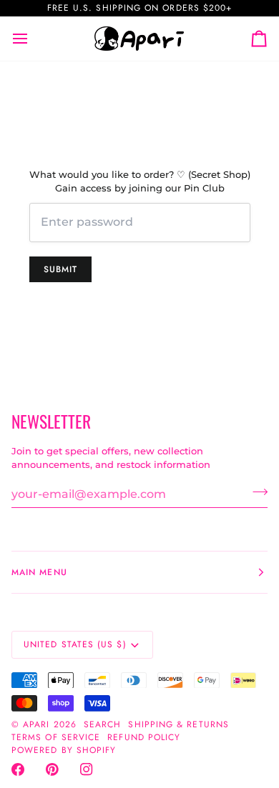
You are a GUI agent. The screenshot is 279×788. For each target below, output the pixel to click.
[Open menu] (32, 38)
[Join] (256, 492)
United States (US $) (75, 644)
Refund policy (143, 737)
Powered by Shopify (63, 750)
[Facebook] (17, 769)
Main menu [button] (39, 572)
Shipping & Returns (178, 724)
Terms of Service (55, 737)
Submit (60, 269)
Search (102, 724)
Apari (36, 724)
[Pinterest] (52, 769)
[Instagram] (86, 769)
